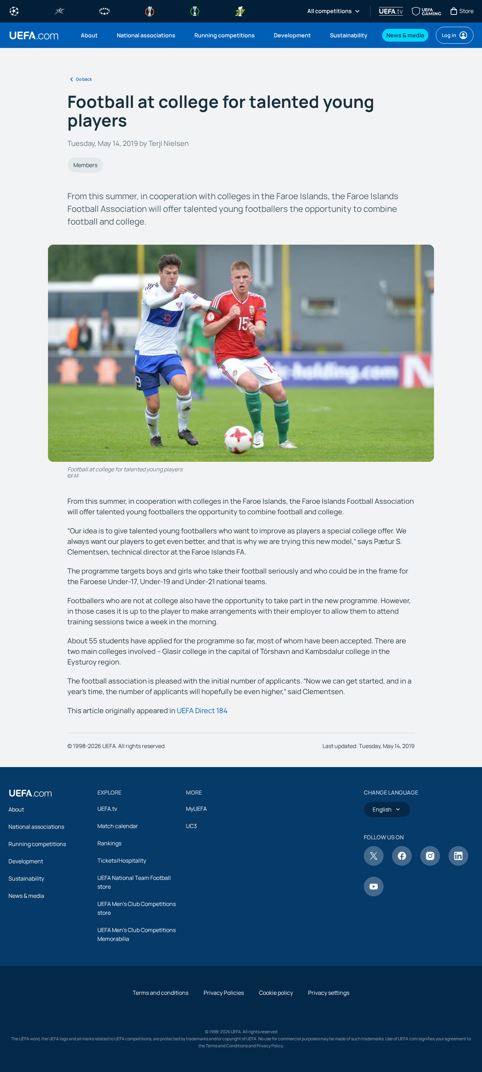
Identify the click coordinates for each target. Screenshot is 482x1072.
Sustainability (26, 878)
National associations (36, 827)
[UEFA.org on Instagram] (430, 864)
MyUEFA (196, 809)
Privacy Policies (224, 993)
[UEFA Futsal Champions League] (59, 10)
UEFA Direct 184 (202, 710)
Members (85, 165)
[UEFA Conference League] (194, 10)
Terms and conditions (160, 993)
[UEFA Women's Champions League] (104, 10)
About (16, 809)
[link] (89, 35)
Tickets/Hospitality (121, 860)
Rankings (109, 843)
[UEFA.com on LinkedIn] (458, 864)
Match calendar (117, 826)
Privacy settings (328, 993)
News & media (26, 896)
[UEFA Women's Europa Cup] (240, 10)
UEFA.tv (107, 809)
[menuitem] (90, 35)
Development (25, 861)
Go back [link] (84, 79)
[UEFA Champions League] (14, 10)
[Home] (30, 793)
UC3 (191, 826)
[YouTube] (374, 894)
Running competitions (37, 844)
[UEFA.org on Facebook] (402, 864)
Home (33, 35)
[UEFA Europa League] (149, 10)
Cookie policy (276, 993)
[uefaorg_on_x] (374, 864)
